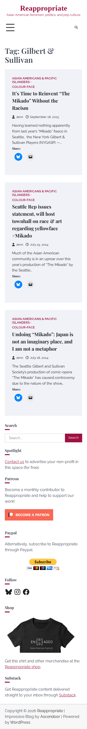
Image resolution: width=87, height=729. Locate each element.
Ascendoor (50, 716)
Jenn (19, 117)
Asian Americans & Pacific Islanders (34, 80)
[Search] (76, 27)
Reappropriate (43, 8)
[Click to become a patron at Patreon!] (29, 521)
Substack (67, 695)
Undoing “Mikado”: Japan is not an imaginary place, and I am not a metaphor (42, 341)
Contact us (14, 461)
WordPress (20, 722)
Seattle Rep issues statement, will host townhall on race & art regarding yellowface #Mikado (37, 221)
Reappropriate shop (22, 667)
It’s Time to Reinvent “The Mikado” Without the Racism (41, 100)
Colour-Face (23, 87)
